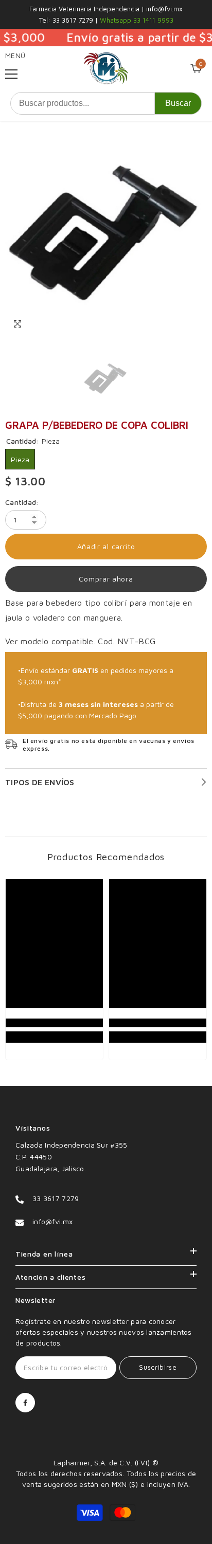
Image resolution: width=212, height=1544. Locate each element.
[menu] (11, 74)
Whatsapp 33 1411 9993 (135, 20)
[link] (54, 1023)
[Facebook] (25, 1402)
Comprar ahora (106, 578)
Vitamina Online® (106, 1451)
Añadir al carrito (106, 546)
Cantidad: (22, 502)
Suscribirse (157, 1367)
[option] (106, 234)
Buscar (178, 103)
